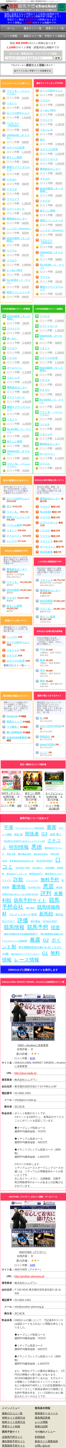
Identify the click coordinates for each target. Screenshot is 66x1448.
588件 (58, 259)
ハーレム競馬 (14, 525)
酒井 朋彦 (30, 908)
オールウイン (14, 367)
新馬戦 (46, 913)
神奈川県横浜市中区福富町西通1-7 (21, 934)
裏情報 (18, 886)
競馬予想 (37, 927)
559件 (25, 362)
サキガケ (45, 178)
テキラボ (45, 200)
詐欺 (18, 879)
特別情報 (19, 847)
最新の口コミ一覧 (12, 1413)
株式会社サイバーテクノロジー (25, 954)
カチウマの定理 (49, 149)
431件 (58, 205)
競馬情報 (14, 927)
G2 (46, 940)
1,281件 (60, 124)
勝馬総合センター (50, 168)
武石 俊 (18, 834)
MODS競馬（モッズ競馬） (51, 189)
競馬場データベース (46, 1413)
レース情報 (26, 959)
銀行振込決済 (24, 854)
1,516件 (60, 94)
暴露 (35, 940)
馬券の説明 (41, 1426)
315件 (25, 97)
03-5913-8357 (50, 921)
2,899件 (60, 104)
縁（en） (12, 338)
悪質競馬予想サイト (13, 1445)
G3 (44, 833)
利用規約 (40, 1436)
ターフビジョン (54, 793)
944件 (58, 246)
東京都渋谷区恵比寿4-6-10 (22, 861)
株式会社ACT (36, 874)
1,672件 (60, 134)
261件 (58, 281)
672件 (58, 293)
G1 (45, 953)
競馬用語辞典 (42, 1417)
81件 (32, 1058)
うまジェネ (46, 129)
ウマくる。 (13, 511)
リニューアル (32, 880)
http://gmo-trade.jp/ (25, 1073)
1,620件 (60, 153)
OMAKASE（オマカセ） (51, 253)
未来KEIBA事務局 (17, 737)
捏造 (55, 927)
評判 (46, 893)
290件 (58, 195)
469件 (58, 173)
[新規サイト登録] (33, 71)
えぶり (44, 752)
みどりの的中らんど (51, 90)
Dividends (12, 716)
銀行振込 (35, 921)
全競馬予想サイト (12, 1436)
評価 (22, 920)
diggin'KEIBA (47, 744)
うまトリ (12, 103)
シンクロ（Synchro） (52, 230)
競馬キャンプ (14, 721)
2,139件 (27, 372)
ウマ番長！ (13, 726)
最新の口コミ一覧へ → (16, 665)
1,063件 (60, 163)
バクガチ (12, 358)
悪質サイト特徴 (11, 1426)
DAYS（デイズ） (11, 793)
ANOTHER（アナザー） (33, 1252)
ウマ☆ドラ (46, 119)
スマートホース (49, 159)
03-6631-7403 (23, 868)
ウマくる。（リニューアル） (18, 92)
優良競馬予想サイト (13, 1441)
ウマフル (45, 277)
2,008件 (27, 342)
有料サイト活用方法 (13, 1417)
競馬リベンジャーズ (51, 220)
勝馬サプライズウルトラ (51, 288)
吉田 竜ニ (56, 834)
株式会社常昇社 (41, 854)
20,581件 (54, 808)
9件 (19, 805)
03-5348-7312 (34, 887)
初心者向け (37, 868)
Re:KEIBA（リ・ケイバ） (52, 266)
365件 (58, 183)
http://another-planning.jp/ (29, 1276)
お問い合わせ (42, 1445)
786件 (58, 215)
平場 (8, 827)
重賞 (51, 827)
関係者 (32, 833)
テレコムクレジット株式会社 (30, 828)
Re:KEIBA (45, 511)
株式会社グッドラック (17, 874)
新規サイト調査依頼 (46, 1441)
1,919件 (60, 114)
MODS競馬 (46, 551)
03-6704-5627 (44, 860)
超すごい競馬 (47, 210)
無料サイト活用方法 (13, 1422)
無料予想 (50, 879)
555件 (58, 234)
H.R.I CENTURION (51, 726)
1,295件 (26, 107)
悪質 (48, 886)
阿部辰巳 (45, 736)
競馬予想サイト (30, 900)
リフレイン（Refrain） (47, 241)
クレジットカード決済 (23, 914)
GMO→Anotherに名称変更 (33, 1045)
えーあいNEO (48, 110)
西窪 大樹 (11, 854)
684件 (58, 224)
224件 (58, 271)
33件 (32, 1265)
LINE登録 (49, 868)
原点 (42, 139)
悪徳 (36, 847)
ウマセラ (45, 100)
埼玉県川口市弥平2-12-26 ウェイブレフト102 (24, 841)
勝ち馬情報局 (14, 732)
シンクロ (12, 541)
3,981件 (60, 143)
